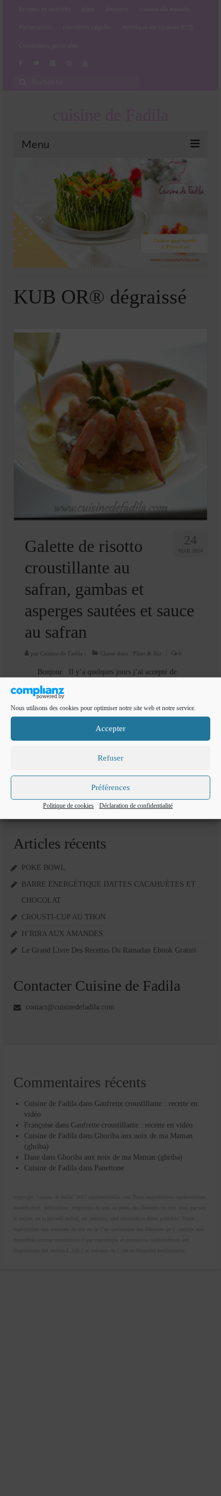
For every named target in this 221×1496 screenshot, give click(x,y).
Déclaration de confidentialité (136, 805)
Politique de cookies (68, 805)
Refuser (110, 758)
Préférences (110, 787)
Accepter (110, 728)
